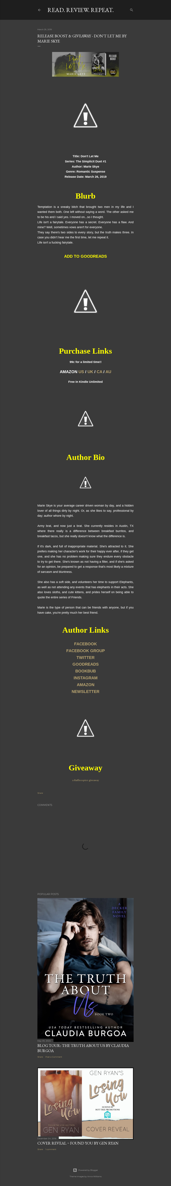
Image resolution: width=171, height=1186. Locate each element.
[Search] (132, 9)
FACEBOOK (85, 644)
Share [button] (40, 793)
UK (90, 371)
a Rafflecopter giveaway (85, 780)
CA (99, 371)
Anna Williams (94, 1176)
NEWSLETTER (85, 691)
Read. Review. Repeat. (80, 10)
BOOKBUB (85, 671)
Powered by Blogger (88, 1170)
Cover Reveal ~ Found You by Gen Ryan (78, 1143)
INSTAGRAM (86, 678)
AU (108, 371)
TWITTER (85, 657)
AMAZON (85, 684)
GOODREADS (85, 664)
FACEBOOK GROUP (85, 650)
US (81, 371)
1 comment (50, 1149)
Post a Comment (53, 1057)
